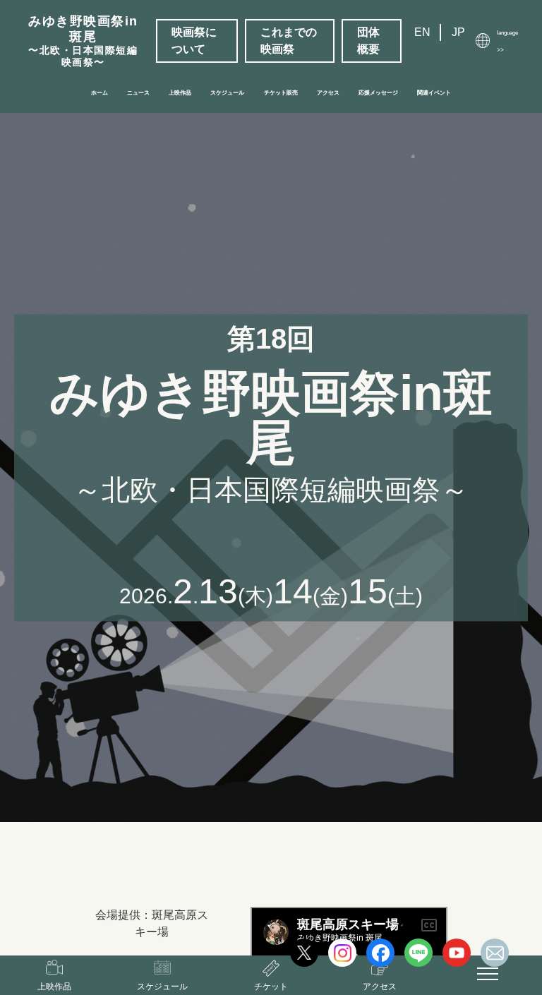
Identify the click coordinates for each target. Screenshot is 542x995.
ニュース (138, 92)
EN (422, 32)
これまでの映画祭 (288, 40)
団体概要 (368, 40)
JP (458, 32)
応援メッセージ (378, 92)
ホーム (99, 92)
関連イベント (434, 92)
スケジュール (227, 92)
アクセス (328, 92)
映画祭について (194, 40)
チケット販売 (281, 92)
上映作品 (180, 92)
